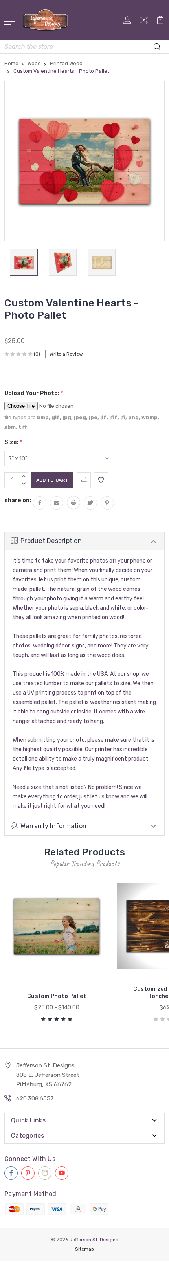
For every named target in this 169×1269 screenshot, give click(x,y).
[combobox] (84, 46)
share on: (17, 500)
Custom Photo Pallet (56, 996)
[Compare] (144, 22)
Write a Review (66, 354)
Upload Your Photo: (33, 393)
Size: (13, 442)
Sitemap (84, 1249)
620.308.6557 (35, 1098)
